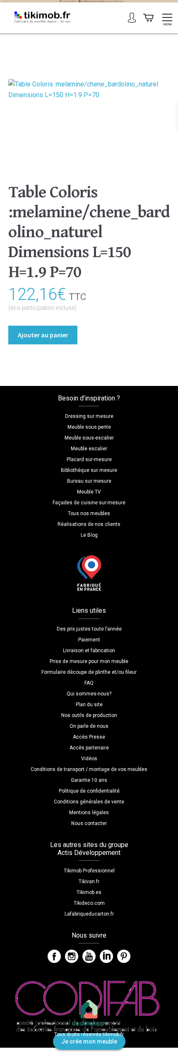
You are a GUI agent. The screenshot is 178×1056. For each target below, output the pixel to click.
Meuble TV (89, 492)
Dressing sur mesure (89, 416)
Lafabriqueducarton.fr (89, 914)
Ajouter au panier (43, 335)
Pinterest (123, 956)
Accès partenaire (89, 748)
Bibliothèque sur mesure (89, 470)
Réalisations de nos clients (89, 524)
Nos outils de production (89, 715)
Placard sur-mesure (89, 459)
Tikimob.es (89, 892)
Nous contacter (89, 823)
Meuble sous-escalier (89, 438)
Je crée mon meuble (89, 1041)
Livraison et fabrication (89, 650)
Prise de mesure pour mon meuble (89, 661)
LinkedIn (106, 956)
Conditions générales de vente (89, 802)
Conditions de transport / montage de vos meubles (89, 769)
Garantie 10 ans (89, 780)
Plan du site (89, 704)
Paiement (89, 640)
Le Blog (89, 535)
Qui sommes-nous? (89, 694)
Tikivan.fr (89, 881)
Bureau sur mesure (89, 481)
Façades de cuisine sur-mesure (89, 503)
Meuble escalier (89, 449)
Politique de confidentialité (89, 791)
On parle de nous (89, 726)
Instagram (71, 956)
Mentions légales (89, 812)
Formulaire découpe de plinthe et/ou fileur (89, 672)
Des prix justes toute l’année (89, 629)
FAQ (89, 683)
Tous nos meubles (89, 513)
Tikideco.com (89, 903)
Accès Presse (89, 737)
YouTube (89, 956)
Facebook (54, 956)
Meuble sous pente (89, 427)
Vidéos (89, 758)
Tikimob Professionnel (89, 871)
